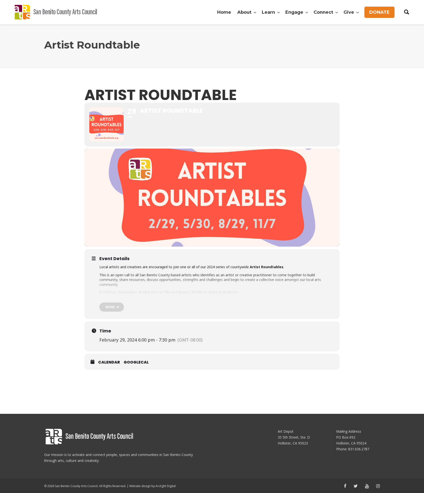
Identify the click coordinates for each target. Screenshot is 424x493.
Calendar (109, 362)
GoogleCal (136, 362)
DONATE (379, 12)
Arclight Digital (166, 486)
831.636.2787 (358, 449)
